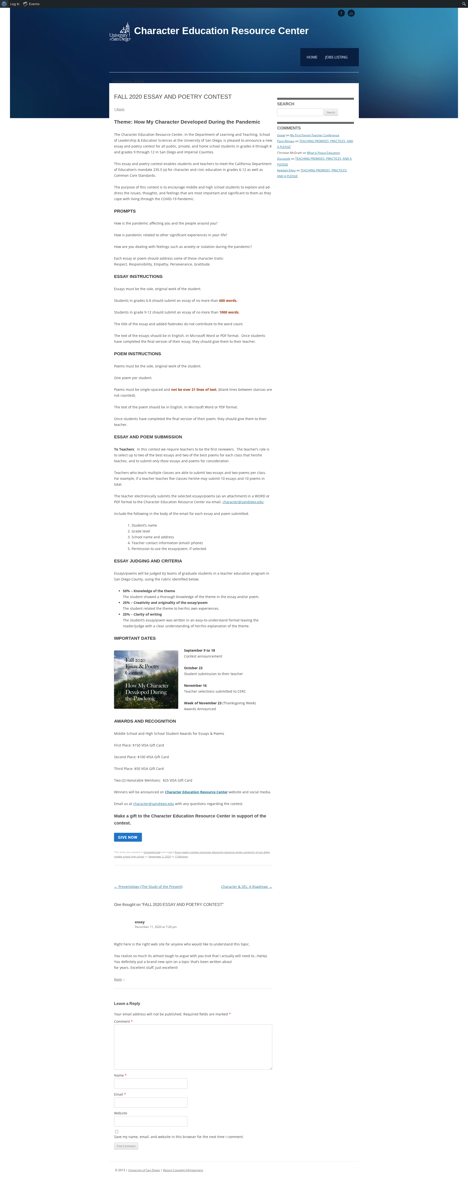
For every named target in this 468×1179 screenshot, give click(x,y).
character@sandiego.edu (243, 502)
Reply (118, 979)
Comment (123, 1021)
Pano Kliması (285, 141)
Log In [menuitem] (15, 4)
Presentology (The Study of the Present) (148, 886)
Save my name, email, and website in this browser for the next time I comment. (179, 1136)
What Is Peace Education (323, 153)
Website (120, 1113)
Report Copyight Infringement (183, 1170)
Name (120, 1075)
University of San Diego (144, 1170)
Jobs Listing (336, 57)
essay (140, 921)
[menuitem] (4, 4)
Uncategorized (152, 852)
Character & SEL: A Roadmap (246, 886)
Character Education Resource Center (221, 31)
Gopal (281, 135)
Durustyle (283, 159)
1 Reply (119, 109)
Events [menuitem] (34, 4)
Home (312, 57)
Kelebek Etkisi (286, 170)
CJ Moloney (181, 856)
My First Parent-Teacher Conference (314, 135)
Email (120, 1094)
